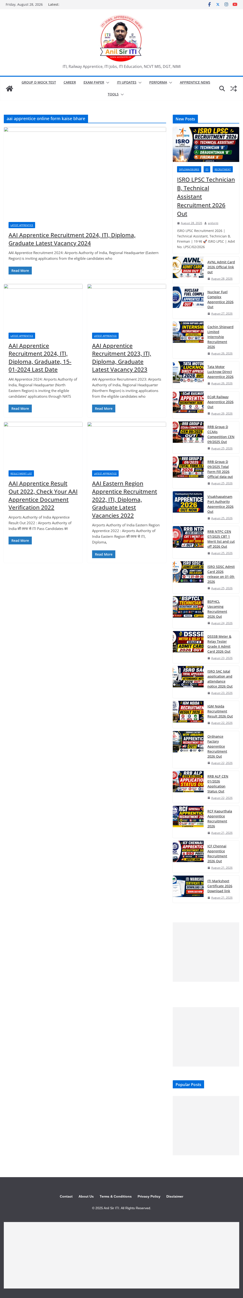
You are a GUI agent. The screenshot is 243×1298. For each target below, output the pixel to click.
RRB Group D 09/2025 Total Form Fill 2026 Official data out (220, 469)
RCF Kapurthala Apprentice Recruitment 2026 (219, 818)
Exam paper (94, 82)
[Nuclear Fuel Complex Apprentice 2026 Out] (188, 303)
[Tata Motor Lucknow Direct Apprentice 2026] (188, 374)
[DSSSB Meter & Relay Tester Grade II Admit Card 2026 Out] (188, 647)
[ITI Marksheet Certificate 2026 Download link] (188, 889)
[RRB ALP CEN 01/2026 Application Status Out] (188, 787)
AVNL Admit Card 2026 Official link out (221, 267)
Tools (113, 94)
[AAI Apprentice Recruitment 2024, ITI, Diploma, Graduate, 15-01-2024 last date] (43, 306)
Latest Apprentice (21, 225)
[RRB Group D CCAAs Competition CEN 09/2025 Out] (188, 437)
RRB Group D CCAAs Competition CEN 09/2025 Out (220, 434)
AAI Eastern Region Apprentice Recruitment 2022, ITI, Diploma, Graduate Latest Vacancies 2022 (124, 499)
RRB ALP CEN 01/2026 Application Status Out (217, 783)
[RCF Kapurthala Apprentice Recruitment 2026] (188, 822)
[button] (106, 82)
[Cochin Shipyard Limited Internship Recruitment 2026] (188, 340)
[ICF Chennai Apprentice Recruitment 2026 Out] (188, 857)
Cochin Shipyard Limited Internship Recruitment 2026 (220, 337)
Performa (158, 82)
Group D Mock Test (39, 82)
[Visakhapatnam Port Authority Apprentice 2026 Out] (188, 507)
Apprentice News (195, 82)
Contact (66, 1196)
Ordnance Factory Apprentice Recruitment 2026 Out (217, 746)
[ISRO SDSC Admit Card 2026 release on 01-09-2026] (188, 577)
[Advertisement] (206, 952)
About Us (86, 1196)
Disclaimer (174, 1196)
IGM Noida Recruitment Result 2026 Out (220, 711)
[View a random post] (233, 88)
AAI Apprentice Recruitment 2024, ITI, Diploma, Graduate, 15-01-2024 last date (40, 357)
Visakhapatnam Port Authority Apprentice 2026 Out (220, 504)
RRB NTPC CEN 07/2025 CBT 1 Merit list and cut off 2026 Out (221, 539)
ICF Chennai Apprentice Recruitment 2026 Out (217, 853)
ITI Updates (126, 82)
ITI (207, 169)
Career (70, 82)
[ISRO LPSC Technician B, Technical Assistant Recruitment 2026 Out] (206, 144)
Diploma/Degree (189, 169)
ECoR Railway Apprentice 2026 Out (220, 402)
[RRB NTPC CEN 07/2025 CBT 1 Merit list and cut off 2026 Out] (188, 542)
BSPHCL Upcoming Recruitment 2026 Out (217, 609)
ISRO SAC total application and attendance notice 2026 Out (220, 679)
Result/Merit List (21, 473)
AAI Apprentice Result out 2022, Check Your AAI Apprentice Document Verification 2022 (43, 495)
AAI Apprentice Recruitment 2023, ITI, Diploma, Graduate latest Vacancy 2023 (121, 357)
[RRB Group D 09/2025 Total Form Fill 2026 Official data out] (188, 472)
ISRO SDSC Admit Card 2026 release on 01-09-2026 (221, 574)
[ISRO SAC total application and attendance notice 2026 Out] (188, 682)
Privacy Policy (149, 1196)
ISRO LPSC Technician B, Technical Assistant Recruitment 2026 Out (206, 196)
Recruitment (223, 169)
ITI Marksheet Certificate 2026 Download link (219, 886)
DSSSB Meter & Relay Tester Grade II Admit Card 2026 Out (219, 644)
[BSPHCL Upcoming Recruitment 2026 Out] (188, 612)
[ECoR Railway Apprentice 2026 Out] (188, 405)
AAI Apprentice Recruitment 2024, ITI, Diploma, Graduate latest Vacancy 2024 (72, 239)
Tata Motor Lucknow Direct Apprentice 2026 (220, 371)
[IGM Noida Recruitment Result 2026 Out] (188, 714)
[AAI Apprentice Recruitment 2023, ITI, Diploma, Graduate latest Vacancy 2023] (126, 306)
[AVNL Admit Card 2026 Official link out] (188, 270)
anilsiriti (213, 223)
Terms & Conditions (116, 1196)
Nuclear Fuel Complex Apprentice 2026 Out (220, 299)
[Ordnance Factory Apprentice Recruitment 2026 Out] (188, 749)
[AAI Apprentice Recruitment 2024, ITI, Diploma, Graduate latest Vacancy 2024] (85, 172)
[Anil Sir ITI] (9, 88)
